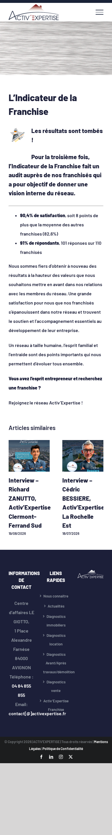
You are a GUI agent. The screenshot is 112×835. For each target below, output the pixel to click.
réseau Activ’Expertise (57, 402)
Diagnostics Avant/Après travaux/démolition (56, 663)
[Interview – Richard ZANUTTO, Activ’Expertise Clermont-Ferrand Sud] (29, 443)
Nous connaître (55, 596)
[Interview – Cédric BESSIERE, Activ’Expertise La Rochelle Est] (82, 443)
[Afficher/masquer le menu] (99, 12)
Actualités (56, 606)
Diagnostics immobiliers (56, 621)
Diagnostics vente (56, 686)
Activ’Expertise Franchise (56, 705)
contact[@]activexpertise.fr (37, 713)
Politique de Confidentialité (63, 749)
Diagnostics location (56, 640)
